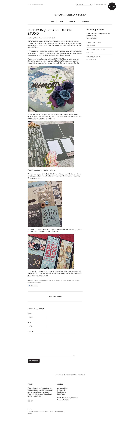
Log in (29, 4)
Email (29, 322)
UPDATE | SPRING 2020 (94, 43)
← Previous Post (52, 296)
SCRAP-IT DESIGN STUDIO (70, 14)
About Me (72, 21)
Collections (85, 21)
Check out (103, 4)
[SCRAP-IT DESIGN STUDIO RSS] (32, 401)
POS (53, 411)
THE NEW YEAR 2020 (93, 57)
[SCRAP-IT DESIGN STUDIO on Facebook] (29, 401)
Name (30, 313)
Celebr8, (31, 280)
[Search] (91, 4)
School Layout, (69, 280)
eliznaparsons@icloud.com (70, 398)
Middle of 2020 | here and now (96, 50)
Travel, (33, 282)
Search (30, 408)
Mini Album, (44, 280)
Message (30, 331)
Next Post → (60, 296)
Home (52, 21)
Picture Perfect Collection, (54, 280)
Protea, (63, 280)
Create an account (38, 4)
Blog (61, 21)
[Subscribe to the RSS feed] (103, 29)
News (60, 374)
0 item (98, 4)
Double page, (37, 280)
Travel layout (38, 282)
